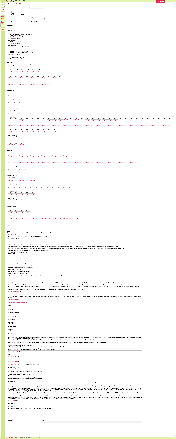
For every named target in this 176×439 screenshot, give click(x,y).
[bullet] (50, 422)
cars (11, 1)
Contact (14, 437)
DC (15, 400)
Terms (16, 437)
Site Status (11, 437)
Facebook (3, 30)
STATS (1, 13)
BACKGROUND (2, 9)
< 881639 (17, 3)
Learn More (30, 0)
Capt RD (16, 351)
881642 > (21, 3)
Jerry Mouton (17, 291)
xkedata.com (8, 1)
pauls (16, 299)
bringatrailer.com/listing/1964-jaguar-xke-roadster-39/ (17, 302)
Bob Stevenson (17, 234)
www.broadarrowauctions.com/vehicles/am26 (16, 364)
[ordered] (49, 422)
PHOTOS (1, 8)
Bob (15, 356)
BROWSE (1, 5)
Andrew (16, 406)
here (49, 232)
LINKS (1, 14)
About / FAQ (8, 437)
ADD (3, 5)
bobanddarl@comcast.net (59, 358)
